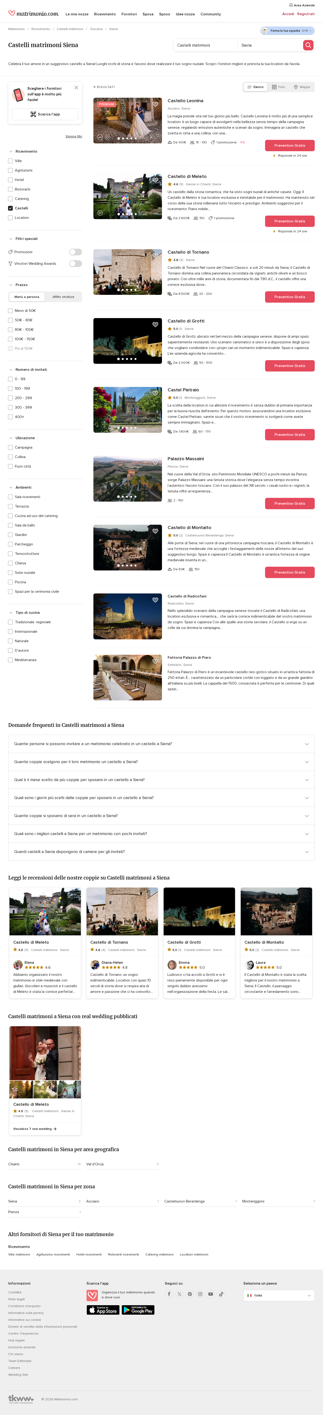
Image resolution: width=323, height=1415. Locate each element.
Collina (20, 457)
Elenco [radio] (258, 87)
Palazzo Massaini (186, 459)
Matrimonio (17, 29)
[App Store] (103, 1314)
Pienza (13, 1212)
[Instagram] (200, 1294)
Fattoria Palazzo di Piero (189, 657)
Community (211, 14)
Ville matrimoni (19, 1254)
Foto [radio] (281, 87)
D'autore (22, 650)
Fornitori (129, 14)
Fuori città (23, 466)
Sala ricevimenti (27, 497)
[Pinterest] (190, 1294)
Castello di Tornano (188, 252)
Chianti (13, 1164)
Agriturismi (23, 170)
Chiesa (20, 563)
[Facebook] (169, 1294)
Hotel (19, 179)
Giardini (21, 534)
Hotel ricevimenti (89, 1254)
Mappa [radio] (305, 87)
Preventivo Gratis (290, 145)
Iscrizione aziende (22, 1347)
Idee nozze (185, 14)
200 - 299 (23, 398)
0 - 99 (20, 379)
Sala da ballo (25, 525)
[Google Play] (138, 1314)
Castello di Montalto (189, 528)
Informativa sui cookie (24, 1320)
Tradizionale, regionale (33, 622)
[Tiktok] (221, 1294)
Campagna (23, 447)
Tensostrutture (27, 553)
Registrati (306, 14)
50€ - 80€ (24, 320)
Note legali (16, 1299)
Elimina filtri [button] (74, 136)
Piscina (20, 582)
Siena (12, 1201)
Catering (22, 198)
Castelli (21, 208)
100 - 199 (22, 388)
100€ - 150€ (25, 339)
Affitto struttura (63, 297)
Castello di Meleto (187, 176)
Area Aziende (304, 5)
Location (22, 217)
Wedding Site (18, 1375)
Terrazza (22, 506)
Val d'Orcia (95, 1164)
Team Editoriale (19, 1361)
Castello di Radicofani (187, 596)
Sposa (148, 14)
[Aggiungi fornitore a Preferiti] (155, 104)
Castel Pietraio (183, 390)
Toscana (97, 29)
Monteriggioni (253, 1201)
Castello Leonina (185, 101)
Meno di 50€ (25, 310)
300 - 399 (23, 407)
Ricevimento (105, 14)
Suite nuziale (25, 572)
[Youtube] (210, 1294)
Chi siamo (15, 1354)
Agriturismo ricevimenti (53, 1254)
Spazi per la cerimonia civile (37, 591)
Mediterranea (25, 660)
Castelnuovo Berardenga (184, 1201)
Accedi (288, 14)
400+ (19, 417)
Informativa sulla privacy (26, 1313)
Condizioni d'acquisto (24, 1306)
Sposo (164, 14)
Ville (18, 161)
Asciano (92, 1201)
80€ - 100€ (24, 329)
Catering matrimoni (159, 1254)
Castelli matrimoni (70, 29)
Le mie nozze (77, 14)
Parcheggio (24, 544)
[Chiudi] (76, 87)
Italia (258, 1295)
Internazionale (26, 631)
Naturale (22, 641)
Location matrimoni (194, 1254)
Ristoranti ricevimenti (123, 1254)
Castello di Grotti (186, 321)
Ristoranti (22, 189)
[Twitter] (179, 1294)
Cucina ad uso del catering (36, 515)
